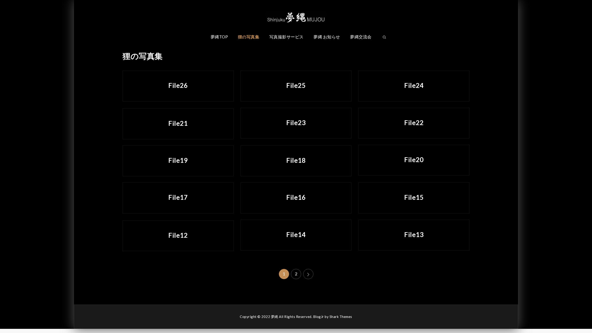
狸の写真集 (248, 36)
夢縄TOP (219, 36)
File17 (178, 197)
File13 (413, 234)
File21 (178, 123)
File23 (295, 122)
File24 (413, 85)
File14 (295, 234)
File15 (413, 197)
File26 (178, 85)
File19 (178, 160)
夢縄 (274, 316)
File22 (413, 122)
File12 (178, 235)
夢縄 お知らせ (327, 36)
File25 (295, 85)
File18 (295, 160)
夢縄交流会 (361, 36)
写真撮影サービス (286, 36)
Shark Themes (341, 316)
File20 (413, 159)
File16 (295, 197)
